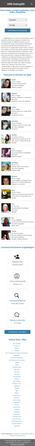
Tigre (16, 390)
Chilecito (16, 379)
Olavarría (17, 372)
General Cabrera (17, 423)
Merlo (16, 348)
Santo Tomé (16, 400)
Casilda (17, 388)
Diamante (17, 402)
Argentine (17, 426)
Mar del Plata (17, 343)
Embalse (16, 409)
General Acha (17, 416)
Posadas (16, 346)
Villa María (17, 369)
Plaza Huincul (17, 419)
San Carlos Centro (16, 421)
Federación (16, 414)
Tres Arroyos (17, 376)
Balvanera (17, 355)
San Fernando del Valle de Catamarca (17, 353)
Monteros (17, 397)
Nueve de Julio (16, 383)
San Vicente (16, 381)
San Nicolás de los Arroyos (17, 360)
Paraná (17, 350)
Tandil (17, 362)
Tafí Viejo (17, 374)
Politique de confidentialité (20, 433)
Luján (16, 365)
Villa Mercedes (17, 367)
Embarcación (17, 395)
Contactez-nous (21, 435)
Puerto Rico (16, 407)
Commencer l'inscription (17, 332)
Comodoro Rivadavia (17, 357)
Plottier (17, 393)
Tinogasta (17, 412)
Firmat (17, 404)
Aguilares (17, 386)
